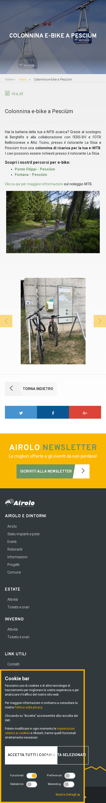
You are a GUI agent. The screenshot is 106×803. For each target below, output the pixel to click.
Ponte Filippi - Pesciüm (35, 169)
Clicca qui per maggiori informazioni (34, 184)
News (23, 79)
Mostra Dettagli (66, 794)
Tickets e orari (18, 607)
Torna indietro (37, 389)
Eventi (12, 542)
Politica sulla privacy (28, 707)
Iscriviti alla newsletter (46, 471)
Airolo (12, 526)
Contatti (13, 664)
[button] (6, 321)
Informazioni (17, 557)
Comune (14, 572)
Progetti (13, 565)
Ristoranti (14, 549)
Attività (12, 599)
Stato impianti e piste (23, 534)
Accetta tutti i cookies (31, 755)
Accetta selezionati (65, 755)
